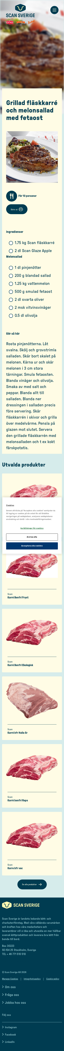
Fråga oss (12, 995)
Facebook (10, 1034)
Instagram (11, 1027)
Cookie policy (52, 979)
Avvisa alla (32, 537)
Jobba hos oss (15, 1002)
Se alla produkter (29, 884)
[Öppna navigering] (54, 10)
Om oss (10, 987)
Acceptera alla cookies (32, 546)
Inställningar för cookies (32, 528)
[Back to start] (20, 14)
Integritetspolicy (32, 979)
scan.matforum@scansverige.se (20, 961)
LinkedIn (10, 1042)
